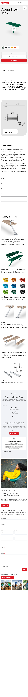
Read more (5, 566)
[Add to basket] (25, 8)
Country (3, 541)
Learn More (22, 89)
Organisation (3, 518)
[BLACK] (6, 48)
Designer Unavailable (14, 53)
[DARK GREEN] (3, 48)
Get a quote (14, 60)
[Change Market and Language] (21, 2)
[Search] (18, 2)
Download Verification (7, 454)
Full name (3, 524)
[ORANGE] (15, 48)
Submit (24, 569)
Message (3, 553)
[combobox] (3, 532)
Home (4, 68)
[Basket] (23, 2)
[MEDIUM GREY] (9, 48)
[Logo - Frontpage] (5, 2)
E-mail (15, 530)
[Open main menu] (26, 2)
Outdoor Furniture (16, 68)
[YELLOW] (12, 48)
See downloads (13, 56)
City (2, 536)
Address (3, 547)
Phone (2, 530)
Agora (4, 70)
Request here (5, 505)
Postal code (17, 536)
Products (9, 68)
